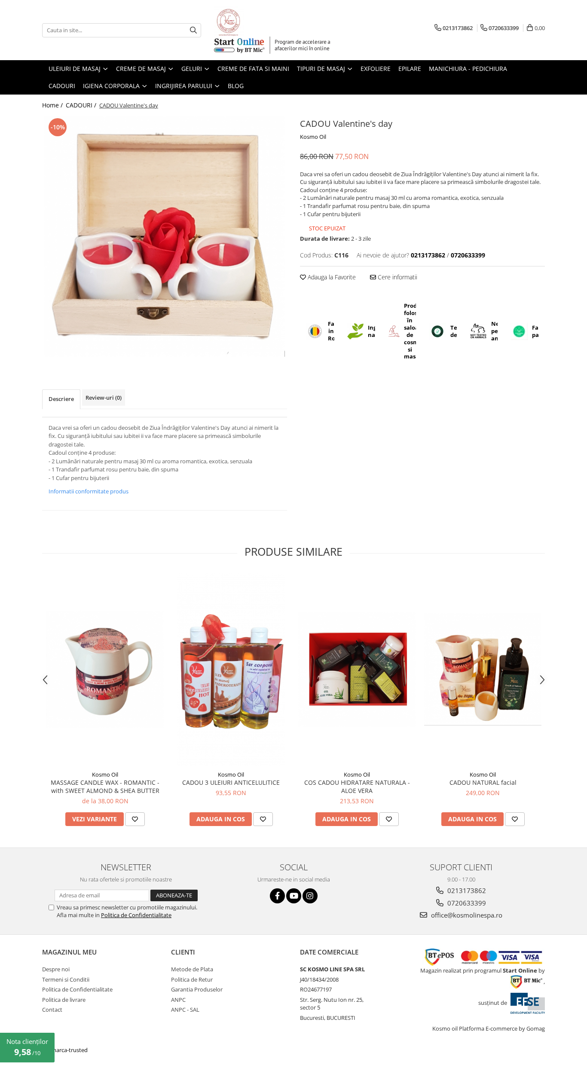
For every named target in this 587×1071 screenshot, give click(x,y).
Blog (236, 86)
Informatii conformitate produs (88, 491)
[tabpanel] (164, 236)
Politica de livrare (64, 1000)
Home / (53, 105)
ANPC (178, 1000)
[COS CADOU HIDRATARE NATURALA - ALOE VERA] (357, 669)
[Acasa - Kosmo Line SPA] (257, 21)
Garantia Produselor (197, 989)
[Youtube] (293, 895)
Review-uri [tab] (104, 397)
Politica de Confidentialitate (136, 915)
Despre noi (56, 969)
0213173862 (466, 890)
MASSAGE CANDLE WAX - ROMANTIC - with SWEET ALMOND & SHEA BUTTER (105, 786)
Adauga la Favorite (331, 277)
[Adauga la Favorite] (135, 819)
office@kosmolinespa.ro (465, 915)
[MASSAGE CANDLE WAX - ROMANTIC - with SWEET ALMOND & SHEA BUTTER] (105, 669)
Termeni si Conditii (65, 979)
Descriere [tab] (61, 399)
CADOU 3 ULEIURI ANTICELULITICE (231, 782)
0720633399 (466, 903)
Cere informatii (396, 277)
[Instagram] (310, 895)
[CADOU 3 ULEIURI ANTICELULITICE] (231, 669)
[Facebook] (277, 895)
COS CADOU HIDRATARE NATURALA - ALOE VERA (357, 786)
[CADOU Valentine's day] (164, 236)
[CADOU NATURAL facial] (482, 669)
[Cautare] (193, 30)
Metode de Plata (192, 969)
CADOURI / (82, 105)
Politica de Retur (192, 979)
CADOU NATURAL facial (483, 782)
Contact (52, 1009)
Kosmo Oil (313, 137)
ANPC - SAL (185, 1009)
